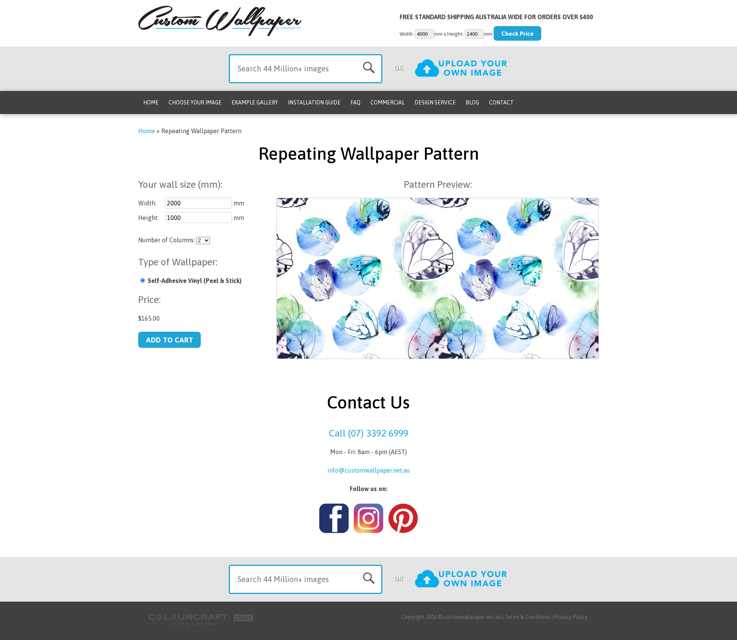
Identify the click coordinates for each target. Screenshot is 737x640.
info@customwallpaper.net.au (368, 470)
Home (151, 102)
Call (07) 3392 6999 (368, 433)
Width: (147, 203)
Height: (148, 217)
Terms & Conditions (527, 617)
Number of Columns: (166, 239)
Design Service (435, 102)
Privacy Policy (570, 617)
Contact (501, 102)
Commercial (387, 102)
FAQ (355, 102)
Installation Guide (314, 102)
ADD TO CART (169, 340)
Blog (472, 102)
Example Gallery (254, 102)
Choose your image (195, 102)
